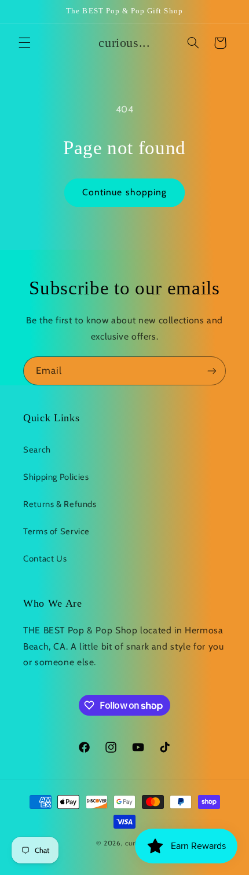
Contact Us (45, 558)
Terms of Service (56, 531)
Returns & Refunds (60, 504)
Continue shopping (124, 192)
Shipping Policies (56, 477)
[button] (24, 43)
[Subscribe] (212, 370)
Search (37, 449)
